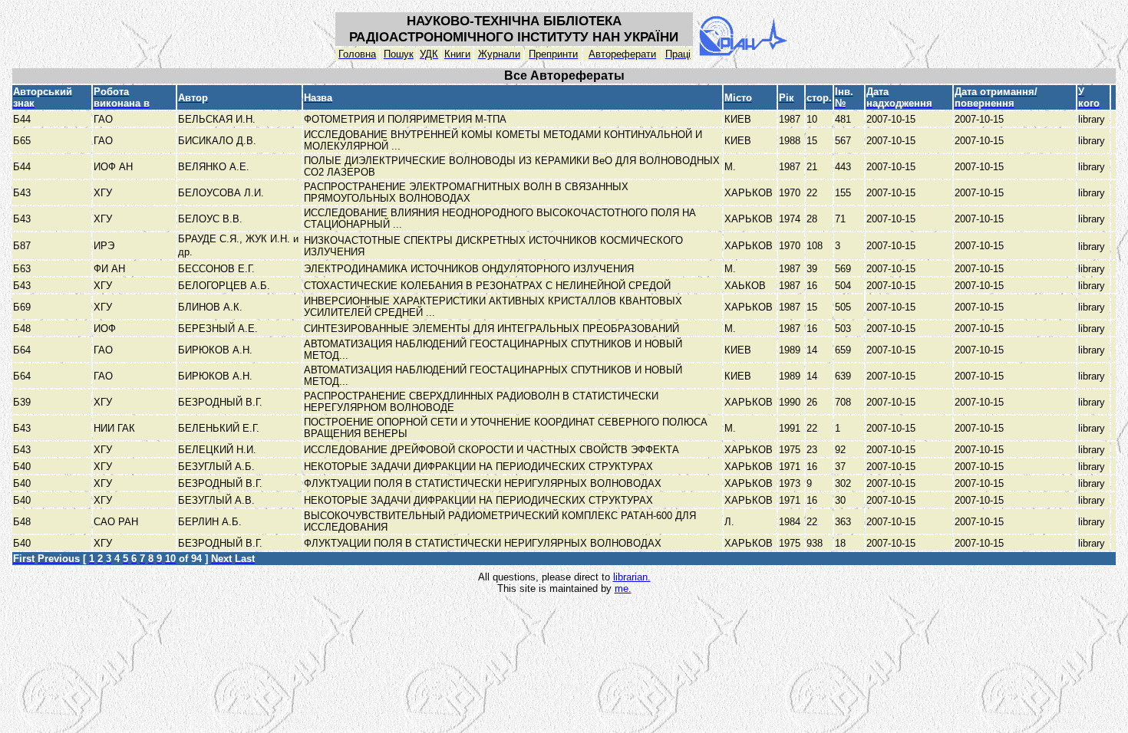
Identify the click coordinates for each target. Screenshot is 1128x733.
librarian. (632, 577)
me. (623, 588)
